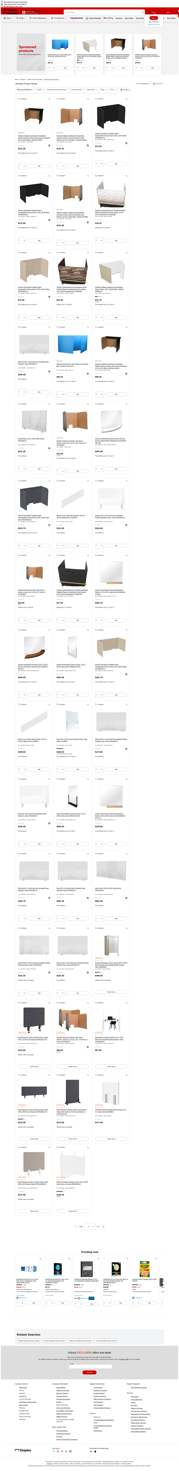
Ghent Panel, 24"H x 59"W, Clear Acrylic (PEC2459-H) (108, 889)
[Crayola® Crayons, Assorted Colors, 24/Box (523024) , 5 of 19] (144, 1269)
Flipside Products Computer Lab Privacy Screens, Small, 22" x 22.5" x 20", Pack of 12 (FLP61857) (147, 56)
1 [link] (102, 296)
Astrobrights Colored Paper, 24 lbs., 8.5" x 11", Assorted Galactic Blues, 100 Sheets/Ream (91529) (57, 1280)
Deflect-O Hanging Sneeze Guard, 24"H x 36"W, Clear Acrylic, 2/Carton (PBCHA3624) (72, 1183)
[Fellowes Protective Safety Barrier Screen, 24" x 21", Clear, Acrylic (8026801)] (111, 1092)
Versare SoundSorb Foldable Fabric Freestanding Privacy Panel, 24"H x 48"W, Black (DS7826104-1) (33, 212)
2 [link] (102, 972)
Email (72, 1364)
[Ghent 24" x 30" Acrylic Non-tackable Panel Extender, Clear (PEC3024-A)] (34, 796)
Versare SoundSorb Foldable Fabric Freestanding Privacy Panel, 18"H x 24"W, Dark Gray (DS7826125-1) (33, 517)
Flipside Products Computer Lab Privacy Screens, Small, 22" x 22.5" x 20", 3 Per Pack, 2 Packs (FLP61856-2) (72, 1039)
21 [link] (110, 1284)
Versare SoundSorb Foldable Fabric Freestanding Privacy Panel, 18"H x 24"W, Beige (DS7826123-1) (34, 289)
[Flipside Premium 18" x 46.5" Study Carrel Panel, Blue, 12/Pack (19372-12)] (60, 44)
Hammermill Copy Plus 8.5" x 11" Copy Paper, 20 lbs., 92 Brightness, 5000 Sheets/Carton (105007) (27, 1280)
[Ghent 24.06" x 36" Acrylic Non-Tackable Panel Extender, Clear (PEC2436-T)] (34, 871)
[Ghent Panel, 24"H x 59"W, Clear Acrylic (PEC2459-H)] (111, 871)
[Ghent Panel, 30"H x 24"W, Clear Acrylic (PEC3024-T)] (34, 421)
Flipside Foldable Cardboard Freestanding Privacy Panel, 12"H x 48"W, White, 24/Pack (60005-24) (89, 56)
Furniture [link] (22, 79)
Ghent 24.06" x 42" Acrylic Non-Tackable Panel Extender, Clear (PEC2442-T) (33, 363)
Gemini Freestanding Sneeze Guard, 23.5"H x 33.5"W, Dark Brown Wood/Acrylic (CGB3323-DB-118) (33, 667)
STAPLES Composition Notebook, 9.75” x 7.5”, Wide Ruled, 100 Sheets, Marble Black (86, 1280)
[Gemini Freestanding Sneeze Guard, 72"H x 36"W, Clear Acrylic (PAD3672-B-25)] (73, 796)
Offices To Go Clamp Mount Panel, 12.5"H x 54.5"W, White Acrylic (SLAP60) (32, 740)
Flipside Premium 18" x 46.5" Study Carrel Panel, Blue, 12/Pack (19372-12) (59, 55)
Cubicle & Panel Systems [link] (34, 79)
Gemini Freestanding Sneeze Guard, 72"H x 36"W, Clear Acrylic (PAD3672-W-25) (71, 665)
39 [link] (52, 1284)
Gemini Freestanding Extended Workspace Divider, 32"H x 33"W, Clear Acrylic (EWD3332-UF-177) (110, 816)
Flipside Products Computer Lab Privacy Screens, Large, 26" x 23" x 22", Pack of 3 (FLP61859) (31, 592)
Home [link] (16, 79)
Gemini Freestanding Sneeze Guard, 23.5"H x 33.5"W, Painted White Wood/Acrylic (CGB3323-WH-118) (110, 441)
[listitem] (60, 53)
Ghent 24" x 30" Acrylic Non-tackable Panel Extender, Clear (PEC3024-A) (32, 815)
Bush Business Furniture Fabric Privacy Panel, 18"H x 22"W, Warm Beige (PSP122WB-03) (33, 1183)
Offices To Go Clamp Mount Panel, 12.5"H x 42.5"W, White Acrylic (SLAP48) (71, 516)
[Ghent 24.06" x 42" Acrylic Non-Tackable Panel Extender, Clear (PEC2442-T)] (34, 345)
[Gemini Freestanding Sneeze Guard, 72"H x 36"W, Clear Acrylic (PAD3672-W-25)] (73, 647)
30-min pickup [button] (20, 1295)
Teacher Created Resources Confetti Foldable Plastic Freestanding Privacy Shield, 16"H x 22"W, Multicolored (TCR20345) (110, 212)
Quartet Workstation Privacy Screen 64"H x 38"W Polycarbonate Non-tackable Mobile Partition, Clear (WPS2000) (111, 965)
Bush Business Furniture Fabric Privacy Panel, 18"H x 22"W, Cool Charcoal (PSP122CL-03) (33, 1038)
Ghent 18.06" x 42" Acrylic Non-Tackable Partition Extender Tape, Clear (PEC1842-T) (111, 740)
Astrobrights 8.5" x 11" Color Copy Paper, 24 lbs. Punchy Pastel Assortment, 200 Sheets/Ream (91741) (115, 1280)
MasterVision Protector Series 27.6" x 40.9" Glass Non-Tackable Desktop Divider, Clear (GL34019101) (109, 1039)
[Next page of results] (103, 1226)
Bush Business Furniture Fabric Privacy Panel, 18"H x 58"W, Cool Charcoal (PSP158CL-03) (33, 1111)
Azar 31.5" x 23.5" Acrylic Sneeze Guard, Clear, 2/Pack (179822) (72, 740)
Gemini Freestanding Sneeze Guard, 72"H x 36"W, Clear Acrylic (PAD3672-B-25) (71, 815)
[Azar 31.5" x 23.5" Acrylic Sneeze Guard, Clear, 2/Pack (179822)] (73, 722)
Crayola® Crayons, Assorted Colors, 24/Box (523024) (144, 1280)
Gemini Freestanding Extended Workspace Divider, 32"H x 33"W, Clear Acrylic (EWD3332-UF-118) (110, 592)
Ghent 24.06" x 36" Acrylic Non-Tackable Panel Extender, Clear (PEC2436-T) (33, 889)
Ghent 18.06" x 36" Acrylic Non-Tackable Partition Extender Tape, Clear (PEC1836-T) (73, 964)
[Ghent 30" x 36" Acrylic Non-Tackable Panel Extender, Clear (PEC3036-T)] (73, 871)
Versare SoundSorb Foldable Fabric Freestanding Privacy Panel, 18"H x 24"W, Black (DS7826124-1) (110, 135)
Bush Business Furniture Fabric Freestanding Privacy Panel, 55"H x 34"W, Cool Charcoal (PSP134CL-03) (71, 1112)
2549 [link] (82, 1284)
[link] (30, 2)
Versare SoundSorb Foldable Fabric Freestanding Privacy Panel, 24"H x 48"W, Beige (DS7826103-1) (111, 667)
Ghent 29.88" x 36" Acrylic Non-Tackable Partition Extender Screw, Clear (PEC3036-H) (34, 964)
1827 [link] (140, 1284)
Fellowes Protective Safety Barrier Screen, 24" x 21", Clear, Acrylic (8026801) (110, 1111)
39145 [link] (24, 1284)
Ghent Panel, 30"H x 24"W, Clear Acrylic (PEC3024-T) (31, 439)
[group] (29, 1282)
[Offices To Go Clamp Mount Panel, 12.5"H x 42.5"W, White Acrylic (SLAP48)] (73, 498)
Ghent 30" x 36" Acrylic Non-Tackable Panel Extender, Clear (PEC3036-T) (71, 889)
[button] (142, 12)
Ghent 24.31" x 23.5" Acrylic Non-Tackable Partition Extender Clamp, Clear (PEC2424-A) (110, 516)
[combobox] (104, 12)
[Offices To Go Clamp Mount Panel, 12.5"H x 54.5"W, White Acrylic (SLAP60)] (34, 722)
